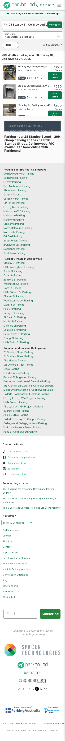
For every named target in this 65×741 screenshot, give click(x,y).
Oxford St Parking (13, 304)
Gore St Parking (12, 287)
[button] (52, 45)
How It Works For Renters (16, 558)
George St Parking (13, 313)
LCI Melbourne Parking (16, 373)
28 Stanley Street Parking (18, 352)
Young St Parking (13, 338)
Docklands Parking (14, 248)
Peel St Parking (12, 308)
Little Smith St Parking (16, 342)
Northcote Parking (14, 232)
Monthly (54, 24)
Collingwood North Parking (18, 173)
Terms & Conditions (13, 522)
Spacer (54, 730)
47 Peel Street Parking (16, 410)
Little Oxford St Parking (17, 292)
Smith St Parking (12, 271)
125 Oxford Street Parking (18, 364)
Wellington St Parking (15, 283)
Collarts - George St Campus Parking (24, 419)
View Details (55, 75)
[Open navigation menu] (59, 5)
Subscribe (50, 614)
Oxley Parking (11, 368)
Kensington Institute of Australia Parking (26, 381)
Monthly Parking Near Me (16, 569)
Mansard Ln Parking (14, 325)
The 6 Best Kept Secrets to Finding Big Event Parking (31, 507)
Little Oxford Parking (15, 402)
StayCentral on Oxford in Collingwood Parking (30, 385)
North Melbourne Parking (17, 227)
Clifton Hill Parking (14, 202)
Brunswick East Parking (16, 244)
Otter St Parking (12, 275)
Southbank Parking (14, 253)
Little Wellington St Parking (18, 267)
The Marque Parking (15, 360)
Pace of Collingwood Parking (20, 431)
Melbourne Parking (14, 215)
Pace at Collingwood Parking (20, 377)
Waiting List (9, 597)
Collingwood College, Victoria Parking (25, 423)
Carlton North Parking (15, 198)
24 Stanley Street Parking (18, 356)
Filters (8, 45)
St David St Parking (14, 317)
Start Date (10, 34)
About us (7, 541)
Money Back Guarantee (15, 574)
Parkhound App (11, 530)
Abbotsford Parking (15, 190)
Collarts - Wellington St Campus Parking (26, 393)
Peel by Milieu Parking (15, 414)
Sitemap (7, 535)
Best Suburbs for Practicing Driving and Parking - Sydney (29, 490)
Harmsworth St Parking (16, 333)
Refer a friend (10, 585)
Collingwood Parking (15, 177)
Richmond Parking (13, 219)
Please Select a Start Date (19, 37)
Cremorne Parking (13, 223)
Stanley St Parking (14, 262)
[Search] (5, 25)
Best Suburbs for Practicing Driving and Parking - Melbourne (29, 500)
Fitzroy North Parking (15, 207)
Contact (7, 546)
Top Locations (10, 552)
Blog (5, 580)
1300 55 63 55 (47, 5)
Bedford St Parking (14, 279)
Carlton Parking (12, 194)
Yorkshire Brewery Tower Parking (22, 427)
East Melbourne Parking (17, 186)
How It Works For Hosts (15, 563)
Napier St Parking (13, 321)
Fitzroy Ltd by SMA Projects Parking (24, 398)
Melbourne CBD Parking (17, 211)
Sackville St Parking (14, 329)
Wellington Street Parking (18, 300)
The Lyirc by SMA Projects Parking (23, 406)
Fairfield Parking (12, 236)
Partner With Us (11, 591)
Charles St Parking (13, 296)
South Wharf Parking (15, 240)
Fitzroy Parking (12, 181)
